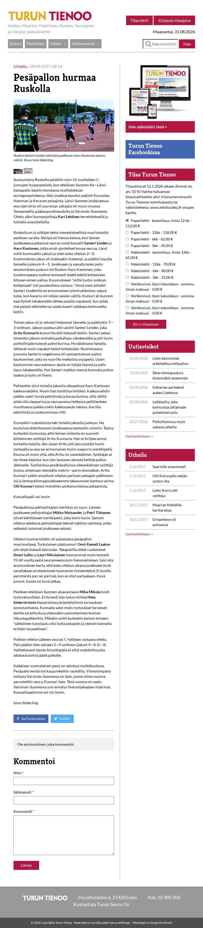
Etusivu (15, 43)
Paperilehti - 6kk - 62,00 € (152, 239)
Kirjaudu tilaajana (174, 20)
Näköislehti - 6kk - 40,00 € (152, 270)
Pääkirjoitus (36, 43)
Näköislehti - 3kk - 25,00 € (152, 277)
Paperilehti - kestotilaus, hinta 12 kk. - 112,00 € (159, 223)
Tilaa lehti (139, 20)
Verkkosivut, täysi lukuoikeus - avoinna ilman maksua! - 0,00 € (160, 286)
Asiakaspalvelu (83, 43)
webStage (124, 922)
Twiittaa (64, 719)
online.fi (167, 922)
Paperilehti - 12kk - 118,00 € (154, 232)
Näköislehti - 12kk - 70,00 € (153, 264)
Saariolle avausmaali (169, 466)
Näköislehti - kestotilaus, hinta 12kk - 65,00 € (158, 255)
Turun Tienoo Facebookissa (145, 149)
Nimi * (18, 773)
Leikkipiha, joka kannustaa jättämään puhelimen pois (169, 407)
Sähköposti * (23, 792)
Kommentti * (24, 811)
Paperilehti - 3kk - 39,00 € (152, 245)
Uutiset (55, 43)
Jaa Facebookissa (33, 719)
